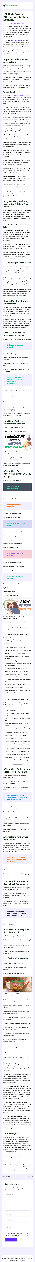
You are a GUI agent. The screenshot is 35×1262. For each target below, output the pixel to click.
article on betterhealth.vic (20, 95)
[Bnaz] (23, 1260)
